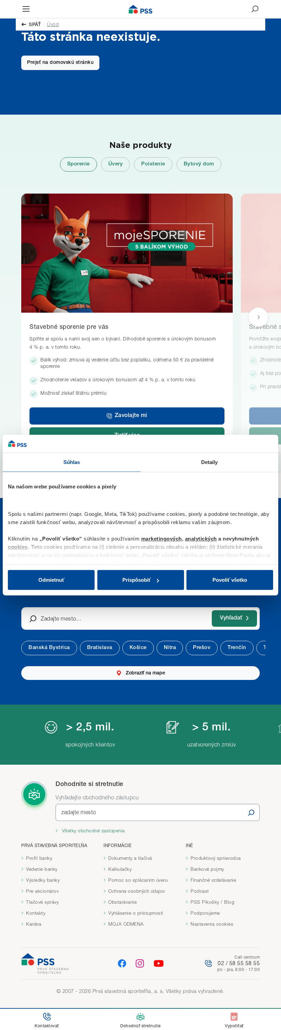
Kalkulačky (120, 869)
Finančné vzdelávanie (213, 880)
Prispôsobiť (136, 580)
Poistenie (153, 164)
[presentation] (258, 317)
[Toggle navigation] (26, 9)
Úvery (115, 164)
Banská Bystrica (49, 647)
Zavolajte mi (131, 416)
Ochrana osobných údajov (136, 891)
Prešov (201, 647)
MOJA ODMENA (126, 924)
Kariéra (33, 924)
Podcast (200, 891)
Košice (138, 647)
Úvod (53, 24)
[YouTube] (158, 963)
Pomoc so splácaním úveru (138, 880)
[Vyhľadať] (251, 812)
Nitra (170, 647)
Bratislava (99, 647)
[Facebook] (122, 963)
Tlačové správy (42, 902)
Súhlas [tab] (71, 462)
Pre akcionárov (42, 891)
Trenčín (237, 647)
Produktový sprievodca (216, 858)
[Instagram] (140, 963)
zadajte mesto (78, 812)
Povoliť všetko (229, 580)
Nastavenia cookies (212, 924)
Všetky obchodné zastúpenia (92, 830)
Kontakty (35, 913)
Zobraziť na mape (145, 673)
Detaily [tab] (209, 462)
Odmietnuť (51, 580)
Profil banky (39, 858)
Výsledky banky (43, 880)
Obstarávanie (122, 902)
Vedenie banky (42, 869)
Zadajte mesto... (61, 618)
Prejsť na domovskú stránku (60, 62)
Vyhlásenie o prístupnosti (135, 913)
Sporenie (78, 164)
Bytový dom (199, 164)
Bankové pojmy (207, 869)
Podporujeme (205, 913)
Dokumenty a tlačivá (130, 858)
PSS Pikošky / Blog (212, 902)
